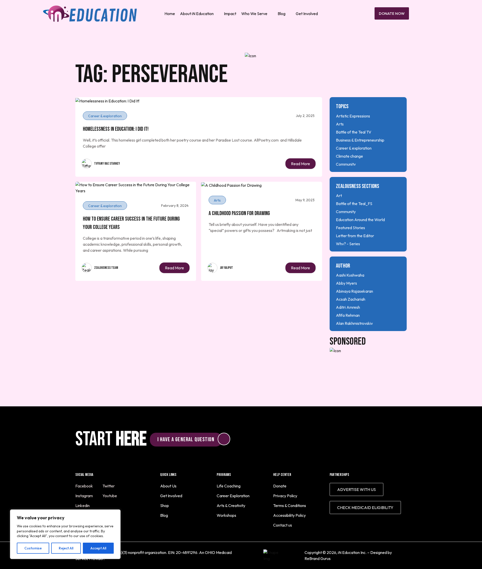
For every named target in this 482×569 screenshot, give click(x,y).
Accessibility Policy (289, 515)
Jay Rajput (226, 268)
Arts (340, 124)
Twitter (108, 485)
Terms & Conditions (289, 505)
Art (339, 195)
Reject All (66, 548)
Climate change (349, 156)
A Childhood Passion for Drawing (239, 213)
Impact (230, 13)
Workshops (226, 515)
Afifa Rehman (348, 315)
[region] (65, 534)
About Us (168, 485)
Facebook (84, 485)
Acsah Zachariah (350, 299)
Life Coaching (228, 485)
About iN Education (197, 13)
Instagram (84, 495)
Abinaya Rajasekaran (354, 291)
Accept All (98, 548)
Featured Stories (350, 227)
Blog (281, 13)
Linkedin (82, 505)
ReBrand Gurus (318, 558)
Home (169, 13)
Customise (33, 548)
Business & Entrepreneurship (360, 140)
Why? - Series (348, 243)
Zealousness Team (106, 268)
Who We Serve (254, 13)
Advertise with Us (356, 489)
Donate (279, 485)
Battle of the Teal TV (353, 132)
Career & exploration (354, 148)
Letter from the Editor (355, 235)
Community (346, 164)
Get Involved (307, 13)
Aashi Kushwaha (350, 275)
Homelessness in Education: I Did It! (116, 129)
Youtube (110, 495)
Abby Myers (346, 283)
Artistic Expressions (353, 115)
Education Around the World (360, 219)
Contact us (282, 525)
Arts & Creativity (231, 505)
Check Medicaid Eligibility (365, 507)
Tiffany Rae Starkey (107, 163)
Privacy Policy (285, 495)
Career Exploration (233, 495)
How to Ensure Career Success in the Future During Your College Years (131, 223)
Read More (300, 163)
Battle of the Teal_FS (354, 203)
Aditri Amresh (348, 307)
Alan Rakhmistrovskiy (354, 323)
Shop (164, 505)
